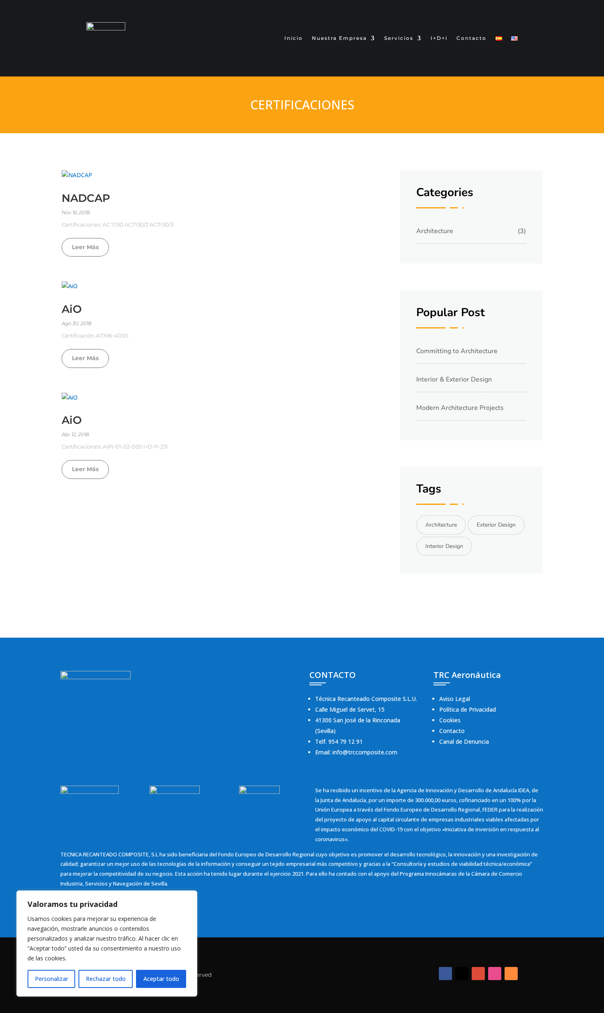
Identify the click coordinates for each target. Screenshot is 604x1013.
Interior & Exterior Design (454, 379)
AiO (72, 309)
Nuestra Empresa (339, 38)
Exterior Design (496, 525)
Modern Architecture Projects (460, 407)
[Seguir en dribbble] (494, 973)
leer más (85, 247)
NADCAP (86, 198)
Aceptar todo (161, 979)
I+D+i (439, 38)
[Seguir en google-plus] (478, 973)
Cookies (450, 720)
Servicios (398, 38)
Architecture (434, 231)
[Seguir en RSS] (511, 973)
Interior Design (444, 546)
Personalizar (51, 979)
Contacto (471, 38)
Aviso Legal (454, 699)
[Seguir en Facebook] (445, 973)
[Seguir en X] (461, 973)
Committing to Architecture (457, 351)
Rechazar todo (106, 979)
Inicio (293, 38)
